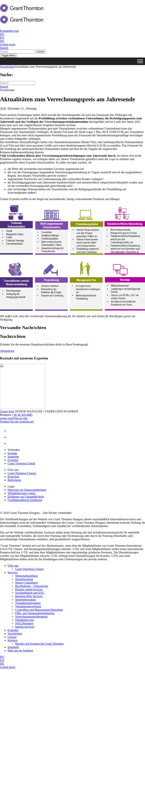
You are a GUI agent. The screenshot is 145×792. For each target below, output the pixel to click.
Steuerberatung (24, 579)
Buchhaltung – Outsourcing (31, 586)
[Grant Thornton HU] (21, 10)
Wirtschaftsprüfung (26, 575)
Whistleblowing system (21, 493)
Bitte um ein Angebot (20, 650)
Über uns (13, 565)
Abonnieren (7, 350)
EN (2, 37)
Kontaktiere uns (9, 30)
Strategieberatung (25, 599)
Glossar (12, 637)
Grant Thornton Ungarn (22, 473)
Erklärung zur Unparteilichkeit (26, 496)
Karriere (12, 640)
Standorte (13, 456)
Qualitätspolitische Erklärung (25, 500)
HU (2, 34)
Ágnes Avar (7, 411)
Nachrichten (7, 66)
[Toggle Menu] (140, 61)
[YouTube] (11, 443)
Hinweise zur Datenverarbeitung (27, 489)
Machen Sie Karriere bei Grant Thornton (39, 643)
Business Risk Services (29, 596)
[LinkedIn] (11, 430)
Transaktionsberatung (28, 603)
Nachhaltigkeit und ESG (29, 592)
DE (2, 41)
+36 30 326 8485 (22, 414)
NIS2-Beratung (24, 623)
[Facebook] (10, 437)
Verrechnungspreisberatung (31, 616)
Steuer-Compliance (26, 582)
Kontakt (12, 453)
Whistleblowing (24, 620)
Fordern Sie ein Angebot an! (17, 421)
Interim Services (24, 626)
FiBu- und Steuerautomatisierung (35, 613)
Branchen (13, 476)
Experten (13, 460)
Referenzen (14, 480)
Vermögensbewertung (28, 606)
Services (13, 572)
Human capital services (29, 589)
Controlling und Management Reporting (39, 609)
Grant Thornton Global (21, 463)
